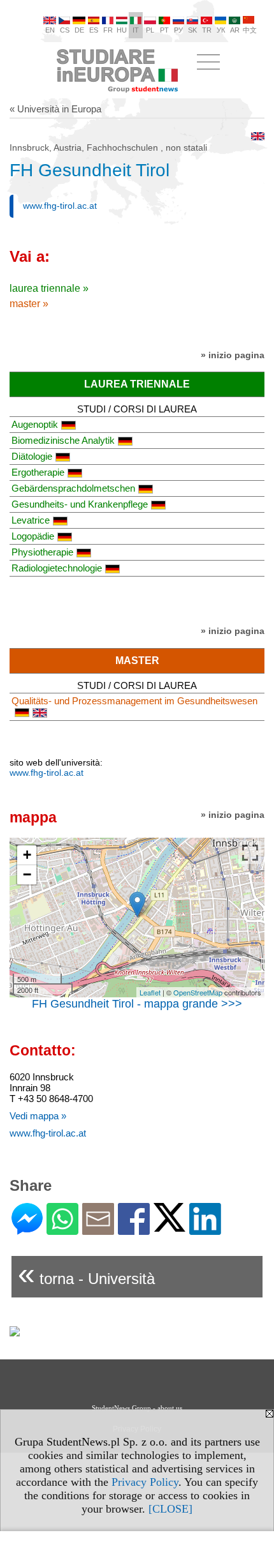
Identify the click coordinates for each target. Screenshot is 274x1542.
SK (192, 30)
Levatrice (30, 520)
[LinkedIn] (205, 1229)
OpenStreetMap (197, 992)
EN (50, 30)
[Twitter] (169, 1226)
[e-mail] (98, 1229)
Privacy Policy (145, 1482)
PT (164, 30)
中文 (250, 30)
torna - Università (86, 1273)
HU (122, 30)
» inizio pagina (232, 355)
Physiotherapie (42, 552)
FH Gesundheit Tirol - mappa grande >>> (137, 1003)
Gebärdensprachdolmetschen (73, 488)
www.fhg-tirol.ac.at (60, 205)
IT (136, 30)
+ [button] (27, 855)
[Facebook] (134, 1229)
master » (29, 303)
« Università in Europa (55, 108)
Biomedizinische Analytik (63, 440)
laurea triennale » (49, 288)
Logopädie (32, 536)
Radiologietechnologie (56, 568)
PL (150, 30)
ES (93, 30)
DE (79, 30)
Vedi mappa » (38, 1115)
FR (108, 30)
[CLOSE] (170, 1508)
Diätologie (31, 456)
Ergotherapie (37, 472)
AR (235, 30)
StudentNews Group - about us (137, 1408)
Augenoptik (34, 424)
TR (207, 30)
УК (221, 30)
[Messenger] (27, 1229)
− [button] (27, 874)
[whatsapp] (62, 1229)
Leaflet (150, 992)
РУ (178, 30)
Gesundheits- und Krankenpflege (79, 504)
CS (64, 30)
